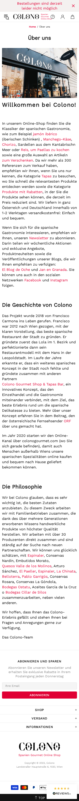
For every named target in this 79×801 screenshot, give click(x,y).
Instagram (59, 280)
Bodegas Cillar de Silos (25, 592)
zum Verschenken (17, 160)
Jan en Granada (53, 269)
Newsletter (38, 238)
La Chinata (66, 571)
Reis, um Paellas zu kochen (45, 150)
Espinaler (36, 555)
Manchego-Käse (57, 139)
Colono (16, 16)
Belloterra (11, 576)
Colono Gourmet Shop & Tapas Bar (32, 384)
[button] (62, 791)
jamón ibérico (45, 134)
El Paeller (27, 571)
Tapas (46, 176)
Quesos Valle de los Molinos (26, 566)
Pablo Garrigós (35, 576)
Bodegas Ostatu (16, 587)
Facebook (32, 280)
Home (32, 26)
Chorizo (9, 144)
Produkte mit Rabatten (22, 192)
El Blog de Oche (16, 269)
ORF (67, 421)
